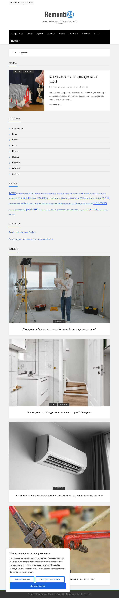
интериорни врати (53, 198)
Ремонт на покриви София (22, 232)
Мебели (51, 33)
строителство (72, 210)
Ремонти (74, 33)
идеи (28, 197)
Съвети (86, 33)
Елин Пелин (20, 193)
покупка (89, 203)
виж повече (54, 105)
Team (53, 87)
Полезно (15, 40)
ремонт (32, 209)
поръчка (12, 210)
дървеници (20, 198)
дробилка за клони (96, 193)
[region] (38, 570)
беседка (45, 193)
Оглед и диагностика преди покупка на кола (31, 239)
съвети (91, 209)
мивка (31, 203)
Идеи (96, 33)
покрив (72, 203)
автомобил (29, 193)
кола (82, 197)
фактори (12, 214)
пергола (66, 203)
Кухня (40, 33)
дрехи (86, 193)
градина (75, 193)
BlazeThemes (85, 594)
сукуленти (82, 210)
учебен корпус (102, 210)
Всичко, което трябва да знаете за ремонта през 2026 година (59, 412)
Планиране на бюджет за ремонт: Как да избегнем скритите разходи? (59, 329)
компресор (89, 198)
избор (34, 198)
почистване (20, 210)
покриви (80, 203)
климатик (65, 198)
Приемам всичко (37, 586)
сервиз (54, 210)
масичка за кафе (14, 203)
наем (36, 203)
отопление (58, 203)
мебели (24, 203)
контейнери (97, 198)
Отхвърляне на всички (50, 579)
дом (81, 193)
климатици (74, 198)
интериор (42, 197)
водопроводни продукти (63, 193)
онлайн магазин (46, 203)
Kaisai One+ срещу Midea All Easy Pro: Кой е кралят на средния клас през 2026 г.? (59, 495)
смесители (61, 210)
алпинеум (38, 193)
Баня (30, 33)
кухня (105, 197)
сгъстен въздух (45, 210)
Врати (62, 33)
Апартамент (17, 33)
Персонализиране (22, 579)
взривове (51, 193)
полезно (100, 203)
